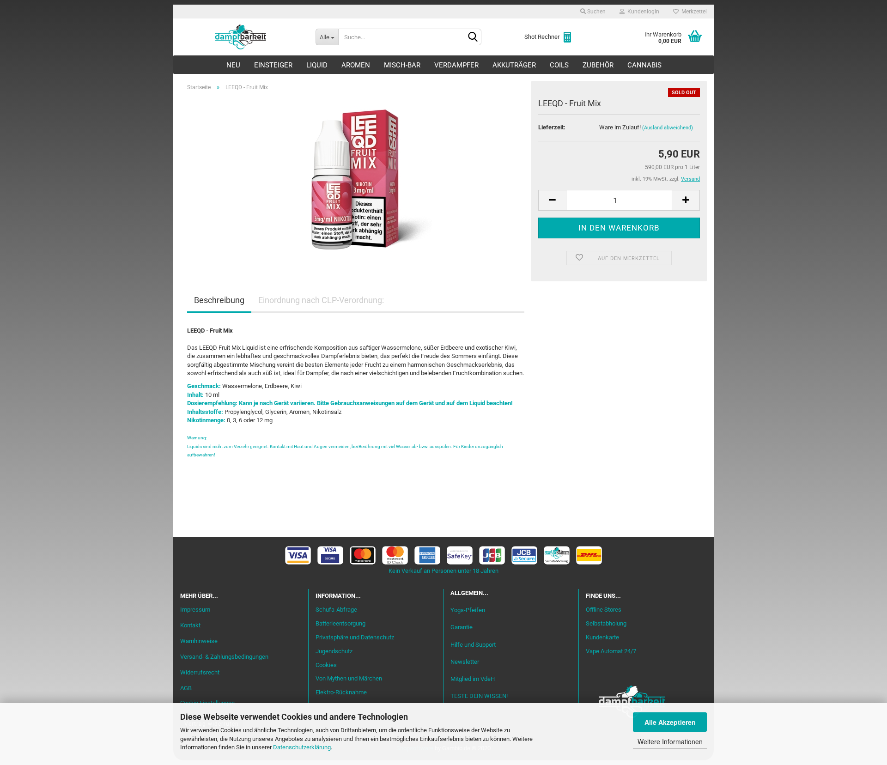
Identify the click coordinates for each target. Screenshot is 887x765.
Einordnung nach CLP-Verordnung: (321, 300)
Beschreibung (219, 300)
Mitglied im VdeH (472, 678)
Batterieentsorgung (340, 623)
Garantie (461, 627)
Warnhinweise (199, 641)
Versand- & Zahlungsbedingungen (224, 656)
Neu (233, 65)
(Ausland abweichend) (667, 128)
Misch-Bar (402, 65)
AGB (186, 688)
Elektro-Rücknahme (341, 692)
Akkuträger (514, 65)
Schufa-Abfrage (336, 609)
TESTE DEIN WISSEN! (479, 695)
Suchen (596, 11)
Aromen (355, 65)
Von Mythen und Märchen (349, 678)
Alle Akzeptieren (670, 722)
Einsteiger (273, 65)
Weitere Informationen (670, 741)
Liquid (317, 65)
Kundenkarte (602, 637)
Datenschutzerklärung (302, 747)
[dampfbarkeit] (241, 36)
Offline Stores (603, 609)
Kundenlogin (642, 11)
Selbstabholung (606, 623)
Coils (559, 65)
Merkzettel (693, 11)
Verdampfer (456, 65)
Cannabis (644, 65)
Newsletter (464, 661)
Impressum (195, 609)
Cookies (326, 665)
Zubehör (598, 65)
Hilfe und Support (473, 644)
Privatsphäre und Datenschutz (355, 637)
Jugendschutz (334, 651)
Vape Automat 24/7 (611, 651)
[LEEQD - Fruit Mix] (356, 179)
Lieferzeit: (551, 127)
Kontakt (190, 625)
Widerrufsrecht (199, 672)
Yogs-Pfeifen (467, 610)
